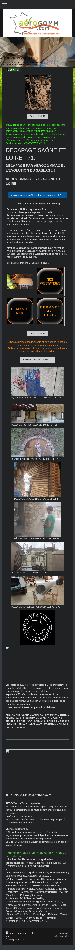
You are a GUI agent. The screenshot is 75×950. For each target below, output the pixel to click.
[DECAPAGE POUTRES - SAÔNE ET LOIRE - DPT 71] (37, 413)
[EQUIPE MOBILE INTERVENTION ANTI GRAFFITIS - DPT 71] (37, 381)
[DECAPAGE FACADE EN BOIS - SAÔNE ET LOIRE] (37, 479)
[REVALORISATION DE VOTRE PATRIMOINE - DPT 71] (37, 442)
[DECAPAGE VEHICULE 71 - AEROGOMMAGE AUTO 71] (37, 590)
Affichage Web (61, 936)
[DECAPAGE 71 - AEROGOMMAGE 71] (20, 281)
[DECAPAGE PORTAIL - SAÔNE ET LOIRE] (37, 556)
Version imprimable (19, 933)
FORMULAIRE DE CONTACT (37, 359)
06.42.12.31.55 (37, 116)
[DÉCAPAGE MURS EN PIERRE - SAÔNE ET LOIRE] (37, 519)
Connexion (64, 933)
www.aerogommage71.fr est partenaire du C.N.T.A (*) (37, 195)
